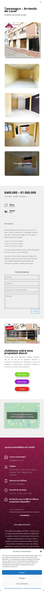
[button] (41, 551)
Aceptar (22, 572)
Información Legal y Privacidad (13, 588)
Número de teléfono (18, 480)
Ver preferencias (22, 584)
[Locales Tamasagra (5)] (22, 117)
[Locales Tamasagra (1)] (22, 88)
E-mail (22, 389)
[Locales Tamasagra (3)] (22, 175)
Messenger (22, 381)
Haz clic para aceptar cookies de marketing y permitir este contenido (22, 333)
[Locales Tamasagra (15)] (22, 146)
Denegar (22, 578)
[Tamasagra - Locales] (22, 56)
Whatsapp (22, 374)
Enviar (35, 311)
